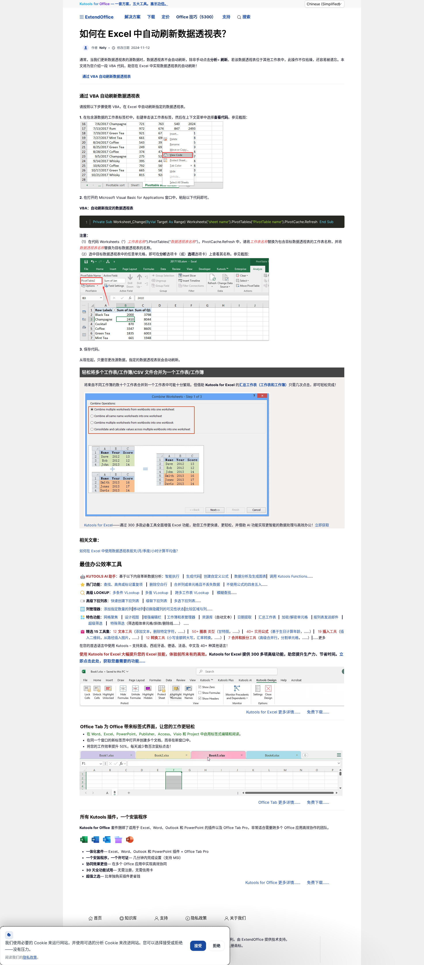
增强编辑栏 (152, 617)
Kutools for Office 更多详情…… (272, 882)
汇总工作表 (267, 617)
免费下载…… (318, 712)
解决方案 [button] (132, 17)
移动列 (138, 609)
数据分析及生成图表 (250, 576)
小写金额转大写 (180, 637)
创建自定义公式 (216, 576)
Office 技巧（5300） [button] (196, 17)
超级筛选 (95, 623)
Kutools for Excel (98, 525)
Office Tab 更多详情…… (279, 802)
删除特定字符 (163, 631)
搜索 (246, 17)
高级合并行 (268, 637)
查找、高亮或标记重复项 (123, 584)
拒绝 (216, 946)
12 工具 (122, 631)
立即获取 (322, 525)
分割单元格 (290, 637)
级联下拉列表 (156, 601)
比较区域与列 (196, 609)
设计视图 (132, 617)
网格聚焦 (111, 617)
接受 (198, 946)
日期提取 (244, 617)
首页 (98, 918)
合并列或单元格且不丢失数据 (197, 584)
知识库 (131, 918)
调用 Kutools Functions (288, 576)
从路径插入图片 (116, 637)
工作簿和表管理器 (181, 617)
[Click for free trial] (177, 454)
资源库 (207, 617)
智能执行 (172, 576)
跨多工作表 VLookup (192, 592)
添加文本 (143, 631)
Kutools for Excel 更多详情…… (273, 712)
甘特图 (223, 631)
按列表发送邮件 (326, 617)
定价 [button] (166, 17)
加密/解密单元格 (295, 617)
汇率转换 (204, 637)
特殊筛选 (117, 623)
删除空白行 (158, 584)
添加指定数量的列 (118, 609)
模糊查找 (224, 592)
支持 (226, 17)
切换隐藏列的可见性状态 (164, 609)
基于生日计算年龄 (286, 631)
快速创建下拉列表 (125, 601)
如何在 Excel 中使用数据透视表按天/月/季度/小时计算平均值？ (130, 551)
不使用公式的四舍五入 (244, 584)
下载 (151, 17)
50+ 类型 (203, 631)
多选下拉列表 (184, 601)
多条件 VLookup (126, 592)
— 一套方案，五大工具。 (123, 4)
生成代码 (193, 576)
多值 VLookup (156, 592)
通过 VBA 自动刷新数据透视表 (106, 76)
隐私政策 (199, 918)
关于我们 (238, 918)
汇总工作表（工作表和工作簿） (264, 385)
